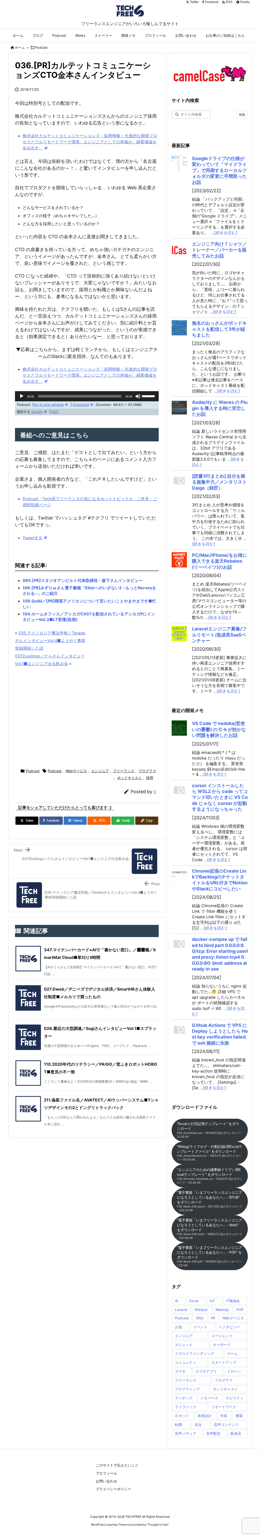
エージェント (222, 1336)
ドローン (234, 1371)
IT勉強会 (233, 1301)
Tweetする (32, 537)
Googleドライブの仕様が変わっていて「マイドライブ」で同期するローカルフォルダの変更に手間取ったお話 (219, 170)
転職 (178, 1424)
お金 (178, 1327)
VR (212, 1318)
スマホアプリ (206, 1371)
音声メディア (185, 1433)
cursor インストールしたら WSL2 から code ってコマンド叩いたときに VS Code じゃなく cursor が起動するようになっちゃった (220, 797)
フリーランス (123, 771)
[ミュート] (137, 396)
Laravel (181, 1309)
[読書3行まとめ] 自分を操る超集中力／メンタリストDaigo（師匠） (219, 482)
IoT (212, 1301)
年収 (223, 1415)
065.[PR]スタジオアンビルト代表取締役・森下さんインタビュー (82, 580)
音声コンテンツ (226, 1424)
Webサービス (76, 771)
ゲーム (232, 1353)
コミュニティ (185, 1362)
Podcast (41, 47)
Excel (193, 1301)
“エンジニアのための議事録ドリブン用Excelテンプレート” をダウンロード (209, 1175)
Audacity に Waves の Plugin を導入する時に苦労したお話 (220, 408)
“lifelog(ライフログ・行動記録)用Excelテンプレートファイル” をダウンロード (209, 1152)
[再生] (21, 396)
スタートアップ (223, 1362)
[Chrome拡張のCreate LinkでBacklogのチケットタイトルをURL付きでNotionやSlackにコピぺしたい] (179, 875)
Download (81, 405)
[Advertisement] (109, 718)
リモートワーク (223, 1407)
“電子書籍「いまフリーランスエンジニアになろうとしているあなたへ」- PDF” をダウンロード (209, 1256)
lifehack (201, 1309)
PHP (239, 1309)
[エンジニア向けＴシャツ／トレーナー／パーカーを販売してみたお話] (179, 248)
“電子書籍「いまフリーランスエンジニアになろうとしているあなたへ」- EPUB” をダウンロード (209, 1201)
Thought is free (158, 1524)
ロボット (182, 1415)
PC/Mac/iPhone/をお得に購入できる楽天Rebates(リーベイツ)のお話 (219, 561)
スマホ (180, 1371)
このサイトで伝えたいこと (117, 1465)
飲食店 (236, 1433)
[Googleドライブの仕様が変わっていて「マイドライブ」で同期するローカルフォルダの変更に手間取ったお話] (179, 163)
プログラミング (187, 1389)
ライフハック (185, 1407)
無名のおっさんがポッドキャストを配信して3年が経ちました (219, 329)
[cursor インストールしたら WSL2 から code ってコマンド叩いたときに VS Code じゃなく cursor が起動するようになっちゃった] (179, 790)
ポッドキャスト (129, 777)
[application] (87, 396)
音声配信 (213, 1433)
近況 (198, 1424)
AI (176, 1301)
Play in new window (48, 405)
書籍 (239, 1415)
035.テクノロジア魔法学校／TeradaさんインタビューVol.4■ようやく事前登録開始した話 (50, 640)
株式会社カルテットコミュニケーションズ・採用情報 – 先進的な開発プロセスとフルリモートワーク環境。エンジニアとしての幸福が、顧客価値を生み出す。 (90, 141)
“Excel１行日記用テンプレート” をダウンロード (209, 1129)
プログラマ (147, 771)
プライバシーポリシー (113, 1489)
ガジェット (184, 1344)
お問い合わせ (106, 1481)
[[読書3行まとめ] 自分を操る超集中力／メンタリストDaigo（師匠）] (179, 480)
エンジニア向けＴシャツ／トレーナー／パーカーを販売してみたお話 (219, 249)
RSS (55, 412)
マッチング (184, 1398)
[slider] (149, 395)
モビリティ (234, 1398)
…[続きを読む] (224, 232)
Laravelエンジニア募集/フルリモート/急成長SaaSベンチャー (219, 634)
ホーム (20, 47)
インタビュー (229, 1327)
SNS (199, 1318)
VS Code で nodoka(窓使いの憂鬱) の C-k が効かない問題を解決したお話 (219, 729)
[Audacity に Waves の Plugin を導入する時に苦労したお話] (179, 407)
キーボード (222, 1344)
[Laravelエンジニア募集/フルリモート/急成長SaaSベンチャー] (179, 633)
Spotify (37, 412)
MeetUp (222, 1309)
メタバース (209, 1398)
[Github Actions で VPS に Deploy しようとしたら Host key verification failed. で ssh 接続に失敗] (179, 1030)
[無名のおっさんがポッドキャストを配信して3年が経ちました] (179, 327)
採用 (149, 777)
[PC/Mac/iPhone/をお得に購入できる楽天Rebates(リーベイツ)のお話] (179, 559)
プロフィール (106, 1473)
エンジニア (100, 771)
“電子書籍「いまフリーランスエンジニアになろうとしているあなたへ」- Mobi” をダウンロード (209, 1229)
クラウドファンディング (194, 1353)
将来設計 (205, 1415)
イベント (200, 1327)
